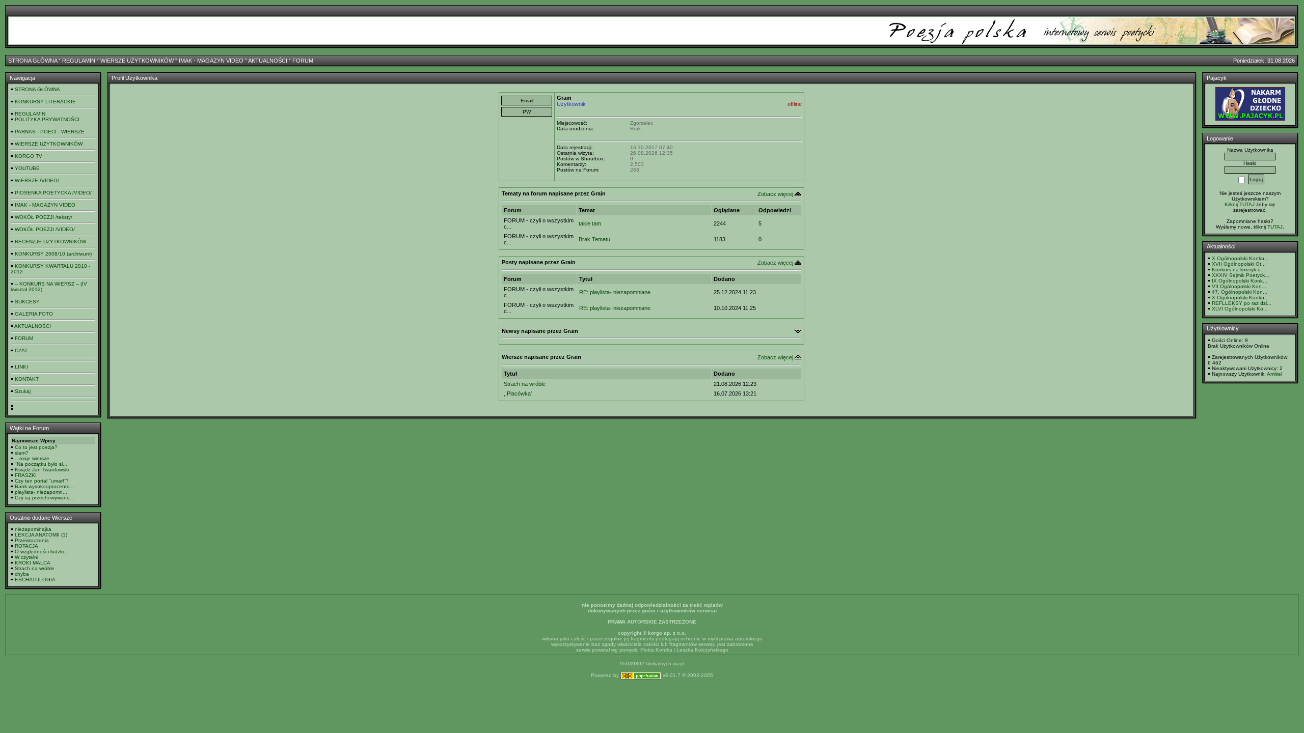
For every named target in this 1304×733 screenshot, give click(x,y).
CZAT (21, 350)
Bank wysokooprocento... (44, 486)
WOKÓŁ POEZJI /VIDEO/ (45, 229)
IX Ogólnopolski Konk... (1239, 281)
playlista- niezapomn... (41, 492)
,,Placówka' (518, 393)
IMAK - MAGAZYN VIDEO (211, 61)
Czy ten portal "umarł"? (42, 481)
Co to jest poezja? (36, 447)
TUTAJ (1275, 227)
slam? (22, 453)
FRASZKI (26, 475)
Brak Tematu (594, 239)
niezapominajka (33, 529)
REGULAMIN (78, 61)
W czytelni (26, 557)
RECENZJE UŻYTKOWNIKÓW (50, 241)
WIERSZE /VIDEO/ (37, 180)
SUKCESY (27, 301)
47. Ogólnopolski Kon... (1239, 292)
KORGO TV (28, 156)
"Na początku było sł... (41, 464)
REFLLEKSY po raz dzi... (1241, 303)
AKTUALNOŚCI (267, 61)
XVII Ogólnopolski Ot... (1239, 264)
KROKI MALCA (32, 563)
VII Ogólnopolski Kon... (1239, 286)
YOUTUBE (27, 168)
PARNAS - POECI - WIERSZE (50, 131)
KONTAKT (27, 379)
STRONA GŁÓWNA (32, 61)
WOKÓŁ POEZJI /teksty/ (43, 217)
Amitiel (1274, 374)
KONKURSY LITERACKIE (45, 101)
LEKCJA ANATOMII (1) (41, 535)
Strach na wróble (35, 568)
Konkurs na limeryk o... (1238, 269)
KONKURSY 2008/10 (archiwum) (53, 254)
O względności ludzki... (41, 551)
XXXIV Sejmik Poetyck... (1240, 275)
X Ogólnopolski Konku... (1240, 258)
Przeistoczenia (32, 540)
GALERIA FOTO (34, 314)
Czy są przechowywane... (44, 497)
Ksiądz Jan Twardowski (42, 469)
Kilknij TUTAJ (1240, 204)
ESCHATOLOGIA (35, 579)
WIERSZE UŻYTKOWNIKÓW (137, 61)
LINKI (21, 367)
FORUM (302, 61)
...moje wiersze (32, 458)
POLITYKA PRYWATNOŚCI (47, 119)
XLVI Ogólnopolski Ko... (1240, 309)
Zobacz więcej (775, 194)
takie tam (590, 223)
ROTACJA (26, 546)
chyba (22, 574)
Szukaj (23, 391)
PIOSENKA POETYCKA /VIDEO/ (53, 192)
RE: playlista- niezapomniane (614, 292)
